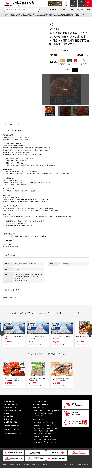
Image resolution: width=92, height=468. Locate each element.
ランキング (52, 10)
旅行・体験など (52, 439)
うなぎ (18, 14)
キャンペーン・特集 (83, 10)
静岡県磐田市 (14, 15)
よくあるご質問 (8, 416)
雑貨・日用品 (49, 431)
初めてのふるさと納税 (10, 407)
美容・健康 (48, 433)
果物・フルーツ (47, 422)
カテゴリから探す (39, 420)
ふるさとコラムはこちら (11, 430)
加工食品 (36, 425)
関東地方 (49, 410)
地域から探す (37, 407)
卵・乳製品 (37, 428)
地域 (72, 10)
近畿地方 (36, 413)
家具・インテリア (48, 436)
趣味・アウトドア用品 (40, 439)
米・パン (56, 422)
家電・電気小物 (38, 433)
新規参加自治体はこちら (11, 426)
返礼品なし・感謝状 (39, 442)
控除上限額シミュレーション (12, 410)
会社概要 (45, 464)
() (68, 50)
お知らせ (6, 413)
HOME (6, 14)
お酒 (56, 428)
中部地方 (56, 410)
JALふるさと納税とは (10, 404)
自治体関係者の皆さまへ (11, 422)
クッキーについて (36, 464)
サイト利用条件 (25, 464)
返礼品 (63, 10)
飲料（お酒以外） (39, 431)
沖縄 (42, 416)
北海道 (35, 410)
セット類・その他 (52, 442)
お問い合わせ (8, 419)
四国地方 (50, 413)
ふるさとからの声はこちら (12, 434)
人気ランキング (38, 401)
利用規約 (5, 464)
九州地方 (36, 416)
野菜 (42, 425)
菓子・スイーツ (49, 425)
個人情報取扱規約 (14, 464)
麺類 (43, 428)
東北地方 (42, 410)
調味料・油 (50, 428)
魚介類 (12, 14)
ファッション (37, 436)
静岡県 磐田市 (55, 29)
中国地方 (43, 413)
